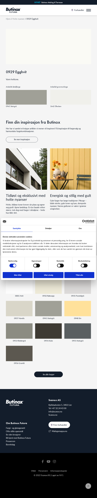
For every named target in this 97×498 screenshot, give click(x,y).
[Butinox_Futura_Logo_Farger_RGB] (13, 10)
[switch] (36, 265)
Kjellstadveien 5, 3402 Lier (60, 404)
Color (19, 286)
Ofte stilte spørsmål (14, 431)
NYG (61, 475)
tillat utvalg (48, 275)
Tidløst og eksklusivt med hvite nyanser (25, 197)
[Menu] (88, 10)
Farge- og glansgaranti (15, 428)
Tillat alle (79, 275)
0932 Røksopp (48, 295)
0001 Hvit (19, 295)
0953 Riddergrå (19, 340)
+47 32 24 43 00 (58, 408)
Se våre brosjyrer (13, 434)
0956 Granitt (19, 363)
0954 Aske (48, 340)
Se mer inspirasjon (22, 139)
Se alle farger (48, 374)
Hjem (8, 18)
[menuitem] (77, 10)
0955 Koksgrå (77, 340)
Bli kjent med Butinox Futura (18, 437)
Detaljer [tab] (48, 228)
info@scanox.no (55, 411)
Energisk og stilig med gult (70, 195)
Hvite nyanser (19, 18)
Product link (26, 97)
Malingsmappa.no (59, 431)
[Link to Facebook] (42, 461)
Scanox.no (52, 414)
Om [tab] (80, 228)
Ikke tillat (17, 275)
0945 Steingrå (48, 318)
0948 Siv (77, 318)
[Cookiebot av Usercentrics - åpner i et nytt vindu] (84, 221)
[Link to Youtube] (48, 461)
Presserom (10, 441)
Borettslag (10, 444)
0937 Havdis (19, 318)
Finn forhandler (60, 424)
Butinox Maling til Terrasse (52, 2)
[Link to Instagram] (54, 461)
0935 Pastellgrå (77, 295)
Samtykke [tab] (17, 228)
